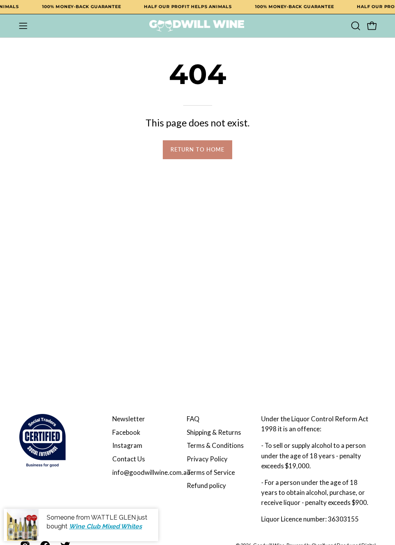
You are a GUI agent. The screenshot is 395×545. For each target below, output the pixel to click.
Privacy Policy (207, 459)
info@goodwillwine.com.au (151, 472)
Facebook (126, 432)
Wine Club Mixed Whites (105, 526)
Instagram (127, 445)
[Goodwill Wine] (197, 26)
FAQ (193, 419)
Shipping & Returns (214, 432)
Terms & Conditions (215, 445)
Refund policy (206, 485)
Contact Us (128, 459)
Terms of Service (211, 472)
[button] (354, 25)
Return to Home (197, 149)
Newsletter (128, 419)
